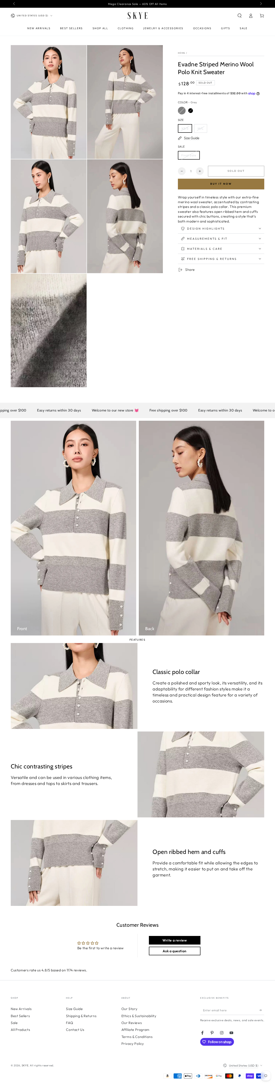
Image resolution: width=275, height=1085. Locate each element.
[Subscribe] (261, 1010)
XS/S (185, 128)
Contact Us (75, 1029)
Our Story (129, 1009)
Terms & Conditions (137, 1037)
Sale (14, 1023)
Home (181, 53)
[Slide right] (260, 4)
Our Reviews (131, 1023)
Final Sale (188, 155)
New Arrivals (21, 1009)
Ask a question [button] (174, 951)
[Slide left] (14, 4)
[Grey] (182, 110)
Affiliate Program (135, 1029)
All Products (20, 1029)
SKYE (25, 1065)
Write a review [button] (174, 940)
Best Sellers (20, 1016)
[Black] (190, 110)
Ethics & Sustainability (138, 1016)
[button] (239, 15)
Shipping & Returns (81, 1016)
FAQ (69, 1023)
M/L (201, 128)
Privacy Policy (132, 1043)
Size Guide (74, 1009)
